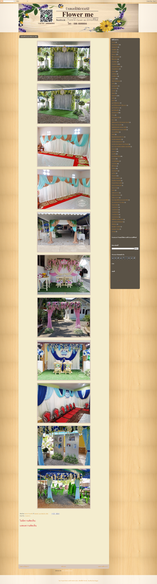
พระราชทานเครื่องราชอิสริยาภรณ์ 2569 (121, 146)
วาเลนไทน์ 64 (115, 212)
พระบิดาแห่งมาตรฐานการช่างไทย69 (120, 144)
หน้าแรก (63, 566)
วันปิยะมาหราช (115, 197)
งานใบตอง (114, 74)
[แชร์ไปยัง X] (55, 514)
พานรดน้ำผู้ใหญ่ (115, 161)
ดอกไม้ (113, 100)
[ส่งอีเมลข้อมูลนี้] (52, 514)
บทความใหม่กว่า (24, 566)
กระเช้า (113, 42)
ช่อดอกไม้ (114, 95)
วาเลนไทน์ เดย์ (115, 217)
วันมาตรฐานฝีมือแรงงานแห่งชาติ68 (120, 200)
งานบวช (114, 71)
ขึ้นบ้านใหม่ (114, 59)
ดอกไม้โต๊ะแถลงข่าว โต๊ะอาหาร (119, 105)
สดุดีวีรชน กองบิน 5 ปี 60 (117, 219)
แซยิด (113, 98)
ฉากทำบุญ (114, 88)
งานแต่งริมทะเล (115, 69)
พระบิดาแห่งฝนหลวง (116, 139)
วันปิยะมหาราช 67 (116, 195)
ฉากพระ (114, 90)
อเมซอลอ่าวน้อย (115, 229)
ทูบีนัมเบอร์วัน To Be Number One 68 (120, 122)
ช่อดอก (113, 93)
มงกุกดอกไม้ (115, 170)
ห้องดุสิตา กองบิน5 (116, 226)
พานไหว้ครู (114, 163)
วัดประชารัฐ (114, 188)
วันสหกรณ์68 (115, 205)
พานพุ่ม (113, 158)
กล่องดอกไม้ (115, 47)
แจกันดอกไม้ (115, 86)
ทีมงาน (113, 120)
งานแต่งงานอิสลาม (116, 66)
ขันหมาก (114, 54)
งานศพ (113, 78)
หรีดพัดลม (114, 224)
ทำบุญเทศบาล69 (115, 117)
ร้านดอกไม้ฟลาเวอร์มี (117, 183)
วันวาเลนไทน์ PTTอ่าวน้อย (118, 202)
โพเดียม (113, 168)
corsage (114, 231)
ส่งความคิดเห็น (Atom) (67, 570)
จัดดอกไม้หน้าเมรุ (116, 81)
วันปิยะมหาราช (115, 192)
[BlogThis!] (54, 514)
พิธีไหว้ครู (114, 166)
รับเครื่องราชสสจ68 (116, 180)
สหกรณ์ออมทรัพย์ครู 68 (117, 221)
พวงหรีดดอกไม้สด (116, 156)
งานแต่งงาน (27, 516)
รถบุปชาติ (114, 175)
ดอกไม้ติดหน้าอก (116, 103)
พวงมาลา (114, 151)
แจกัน (113, 83)
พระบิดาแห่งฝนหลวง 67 (117, 141)
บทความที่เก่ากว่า (103, 566)
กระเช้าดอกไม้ (115, 44)
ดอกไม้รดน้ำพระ (115, 107)
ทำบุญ (113, 115)
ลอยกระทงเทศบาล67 (117, 185)
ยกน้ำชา (114, 173)
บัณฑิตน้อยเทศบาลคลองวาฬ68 (119, 129)
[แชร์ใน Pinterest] (58, 514)
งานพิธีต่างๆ (114, 76)
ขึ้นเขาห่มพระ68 (115, 56)
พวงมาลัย (114, 149)
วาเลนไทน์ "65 (115, 214)
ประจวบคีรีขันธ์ (115, 132)
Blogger (96, 580)
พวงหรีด (114, 154)
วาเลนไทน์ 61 (115, 207)
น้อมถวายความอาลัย (117, 124)
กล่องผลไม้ (114, 52)
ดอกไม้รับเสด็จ (115, 110)
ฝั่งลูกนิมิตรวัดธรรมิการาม (118, 137)
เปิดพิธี (113, 134)
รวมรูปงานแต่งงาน (116, 178)
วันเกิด (113, 190)
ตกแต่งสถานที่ (115, 112)
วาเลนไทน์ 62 (115, 209)
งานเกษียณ (114, 61)
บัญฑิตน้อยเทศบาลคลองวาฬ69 (119, 127)
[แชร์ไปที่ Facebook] (57, 514)
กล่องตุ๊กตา (114, 49)
